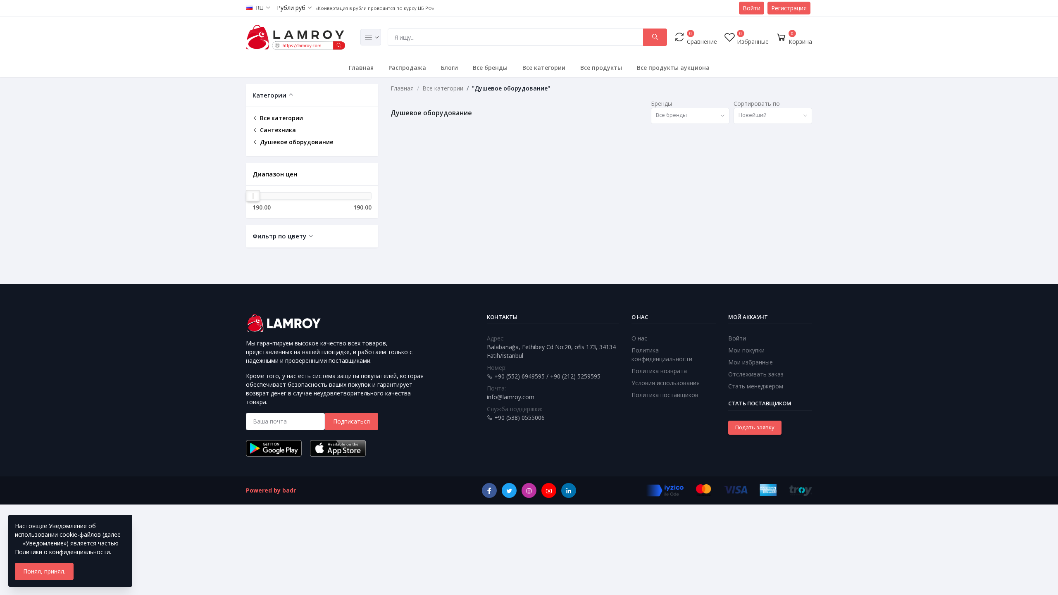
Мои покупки (746, 350)
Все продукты (601, 67)
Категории (269, 95)
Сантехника (277, 130)
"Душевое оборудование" (511, 88)
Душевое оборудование (295, 142)
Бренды (661, 103)
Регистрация (789, 8)
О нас (639, 338)
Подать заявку (754, 427)
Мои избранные (750, 362)
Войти (751, 8)
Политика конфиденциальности (661, 354)
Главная (361, 67)
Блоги (449, 67)
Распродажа (407, 67)
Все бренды (490, 67)
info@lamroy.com (510, 397)
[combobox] (690, 116)
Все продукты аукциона (673, 67)
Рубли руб (291, 8)
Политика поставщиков (664, 395)
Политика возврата (659, 371)
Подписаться (351, 421)
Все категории (543, 67)
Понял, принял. (44, 571)
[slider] (253, 196)
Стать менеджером (755, 386)
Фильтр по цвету (279, 236)
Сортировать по (757, 103)
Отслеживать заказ (756, 374)
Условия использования (665, 383)
